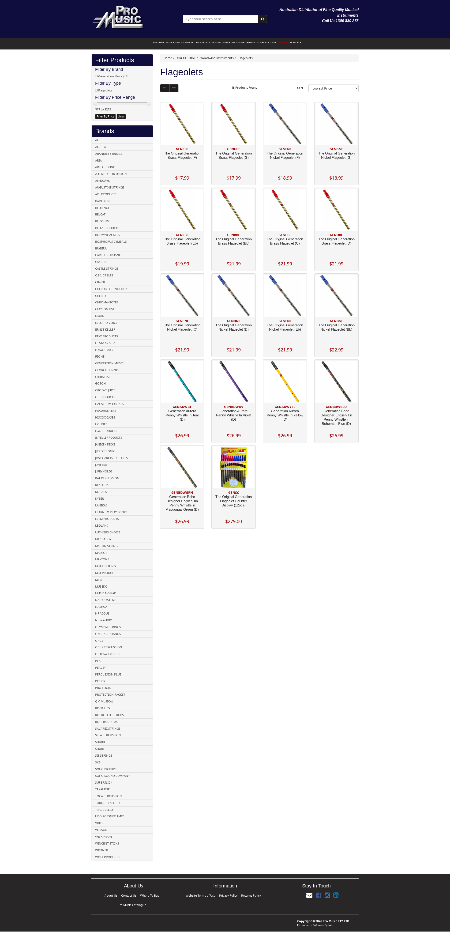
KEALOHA (102, 485)
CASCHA (100, 262)
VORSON (101, 830)
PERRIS (100, 681)
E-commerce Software (310, 917)
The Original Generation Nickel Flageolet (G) (336, 155)
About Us (110, 895)
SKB (98, 762)
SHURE (100, 749)
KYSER (99, 499)
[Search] (262, 19)
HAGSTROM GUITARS (109, 404)
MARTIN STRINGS (107, 546)
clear (121, 116)
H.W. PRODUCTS (106, 431)
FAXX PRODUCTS (106, 336)
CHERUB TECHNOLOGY (111, 289)
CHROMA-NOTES (106, 302)
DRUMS (225, 42)
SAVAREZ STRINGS (107, 729)
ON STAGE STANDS (108, 634)
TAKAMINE (102, 789)
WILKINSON (103, 837)
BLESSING (102, 221)
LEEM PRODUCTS (107, 519)
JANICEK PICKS (105, 444)
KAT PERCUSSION (107, 478)
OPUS (99, 641)
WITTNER (101, 850)
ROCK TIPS (102, 708)
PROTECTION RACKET (110, 695)
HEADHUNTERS (105, 411)
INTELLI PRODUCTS (108, 438)
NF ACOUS (102, 613)
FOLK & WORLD (212, 42)
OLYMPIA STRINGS (108, 627)
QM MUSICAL (104, 701)
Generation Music (113, 76)
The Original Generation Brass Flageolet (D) (336, 241)
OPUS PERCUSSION (108, 647)
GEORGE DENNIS (107, 370)
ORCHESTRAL (283, 42)
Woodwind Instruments (217, 58)
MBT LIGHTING (105, 566)
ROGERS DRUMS (106, 722)
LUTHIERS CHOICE (107, 532)
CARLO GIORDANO (108, 255)
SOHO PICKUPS (105, 769)
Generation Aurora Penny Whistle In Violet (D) (233, 415)
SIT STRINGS (103, 756)
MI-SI (98, 580)
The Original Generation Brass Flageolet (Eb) (182, 241)
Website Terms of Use (209, 895)
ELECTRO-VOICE (106, 323)
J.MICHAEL (102, 465)
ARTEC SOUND (105, 167)
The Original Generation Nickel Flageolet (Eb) (285, 327)
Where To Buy (133, 895)
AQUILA (100, 147)
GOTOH (100, 383)
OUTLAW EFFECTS (107, 654)
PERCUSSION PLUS (108, 674)
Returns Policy (240, 895)
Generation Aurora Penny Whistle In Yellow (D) (285, 415)
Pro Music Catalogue (149, 895)
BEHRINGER (103, 208)
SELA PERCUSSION (108, 735)
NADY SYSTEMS (105, 600)
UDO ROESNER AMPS (109, 816)
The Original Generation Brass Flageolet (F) (182, 155)
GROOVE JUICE (105, 390)
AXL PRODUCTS (105, 194)
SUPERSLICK (103, 783)
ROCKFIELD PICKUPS (109, 715)
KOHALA (101, 492)
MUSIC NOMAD (105, 593)
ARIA (98, 160)
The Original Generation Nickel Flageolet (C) (182, 327)
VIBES (99, 823)
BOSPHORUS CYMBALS (111, 242)
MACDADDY (103, 539)
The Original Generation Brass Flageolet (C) (285, 241)
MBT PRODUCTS (106, 573)
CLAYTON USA (105, 309)
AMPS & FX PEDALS (183, 42)
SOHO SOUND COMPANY (112, 776)
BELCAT (100, 214)
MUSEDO (101, 587)
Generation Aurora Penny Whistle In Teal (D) (182, 415)
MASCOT (101, 553)
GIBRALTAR (103, 377)
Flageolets (105, 90)
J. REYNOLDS (103, 471)
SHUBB (100, 742)
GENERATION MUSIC (109, 363)
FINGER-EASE (104, 350)
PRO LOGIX (103, 688)
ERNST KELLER (105, 330)
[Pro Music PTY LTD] (118, 16)
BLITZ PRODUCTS (107, 228)
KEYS (272, 42)
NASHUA (101, 607)
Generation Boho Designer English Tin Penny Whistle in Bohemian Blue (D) (336, 417)
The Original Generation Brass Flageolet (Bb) (233, 241)
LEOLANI (101, 526)
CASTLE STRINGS (106, 269)
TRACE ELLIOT (105, 810)
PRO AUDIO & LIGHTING (257, 42)
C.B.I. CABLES (104, 275)
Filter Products (114, 60)
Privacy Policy (226, 895)
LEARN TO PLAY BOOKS (111, 512)
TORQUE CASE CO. (107, 803)
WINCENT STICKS (107, 843)
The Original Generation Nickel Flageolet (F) (285, 155)
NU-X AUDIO (103, 620)
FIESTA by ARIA (105, 343)
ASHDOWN (102, 181)
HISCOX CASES (105, 417)
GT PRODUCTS (105, 397)
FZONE (100, 356)
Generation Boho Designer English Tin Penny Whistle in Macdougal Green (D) (182, 503)
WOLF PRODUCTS (107, 857)
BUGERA (101, 248)
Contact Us (120, 895)
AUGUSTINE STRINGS (109, 187)
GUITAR (169, 42)
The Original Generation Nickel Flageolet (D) (233, 327)
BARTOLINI (103, 201)
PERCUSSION (237, 42)
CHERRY (100, 296)
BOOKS (296, 42)
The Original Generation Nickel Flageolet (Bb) (336, 327)
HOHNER (101, 424)
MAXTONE (102, 559)
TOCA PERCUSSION (108, 796)
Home (168, 58)
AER (98, 140)
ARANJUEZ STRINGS (108, 154)
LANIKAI (101, 505)
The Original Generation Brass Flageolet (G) (233, 155)
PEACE (99, 661)
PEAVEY (100, 668)
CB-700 (100, 282)
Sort (300, 88)
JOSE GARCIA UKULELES (111, 458)
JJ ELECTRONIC (105, 451)
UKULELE (199, 42)
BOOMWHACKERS (107, 235)
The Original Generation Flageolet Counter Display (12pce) (233, 501)
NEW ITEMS (158, 42)
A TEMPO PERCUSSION (111, 174)
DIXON (100, 316)
